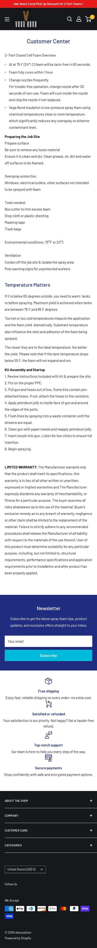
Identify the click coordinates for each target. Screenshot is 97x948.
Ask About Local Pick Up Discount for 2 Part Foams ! (48, 4)
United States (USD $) (21, 869)
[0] (88, 19)
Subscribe (48, 655)
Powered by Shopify (18, 938)
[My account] (79, 19)
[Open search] (69, 19)
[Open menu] (7, 19)
